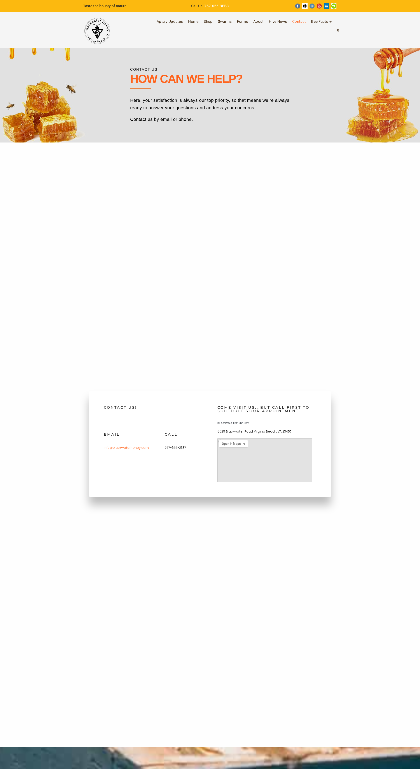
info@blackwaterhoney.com (126, 447)
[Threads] (305, 6)
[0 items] (333, 33)
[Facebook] (297, 6)
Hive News (278, 21)
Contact (299, 21)
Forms (242, 21)
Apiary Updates (170, 21)
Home (193, 21)
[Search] (325, 32)
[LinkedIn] (326, 6)
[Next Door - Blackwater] (333, 6)
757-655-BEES (216, 6)
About (258, 21)
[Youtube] (319, 6)
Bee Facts (319, 21)
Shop (208, 21)
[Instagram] (312, 6)
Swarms (225, 21)
